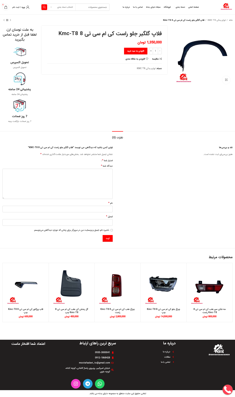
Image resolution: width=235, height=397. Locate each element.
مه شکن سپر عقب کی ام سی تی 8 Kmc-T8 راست (209, 310)
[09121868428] (227, 379)
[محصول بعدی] (4, 20)
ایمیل (109, 216)
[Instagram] (76, 384)
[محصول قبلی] (10, 20)
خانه (230, 20)
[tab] (117, 136)
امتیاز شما (107, 160)
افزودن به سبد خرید (135, 51)
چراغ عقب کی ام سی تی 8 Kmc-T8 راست (117, 310)
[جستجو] (44, 7)
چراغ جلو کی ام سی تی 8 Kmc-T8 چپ (163, 310)
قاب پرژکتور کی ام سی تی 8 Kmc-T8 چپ (25, 310)
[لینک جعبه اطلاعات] (19, 57)
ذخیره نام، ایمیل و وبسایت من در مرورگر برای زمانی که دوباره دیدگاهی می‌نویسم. (71, 230)
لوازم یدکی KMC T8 (216, 20)
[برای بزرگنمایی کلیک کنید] (226, 80)
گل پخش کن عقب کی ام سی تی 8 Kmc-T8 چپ (71, 310)
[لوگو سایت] (226, 7)
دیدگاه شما (107, 166)
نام (110, 203)
